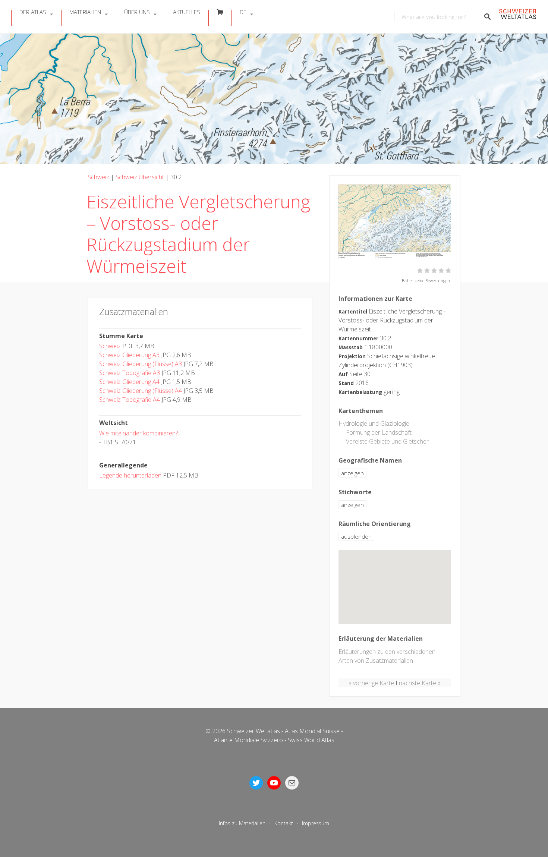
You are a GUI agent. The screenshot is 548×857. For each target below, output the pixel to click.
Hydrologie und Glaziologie (373, 423)
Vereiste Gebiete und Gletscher (387, 441)
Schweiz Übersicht (140, 177)
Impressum (315, 823)
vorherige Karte (373, 683)
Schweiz (98, 177)
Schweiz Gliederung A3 (129, 355)
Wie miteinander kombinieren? (138, 433)
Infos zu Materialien (242, 823)
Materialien (85, 12)
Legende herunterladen (130, 475)
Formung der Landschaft (379, 432)
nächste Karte (417, 683)
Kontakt (283, 823)
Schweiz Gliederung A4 (129, 382)
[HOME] (517, 17)
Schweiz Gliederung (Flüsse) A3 (140, 364)
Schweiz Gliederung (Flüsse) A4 (140, 391)
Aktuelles (186, 12)
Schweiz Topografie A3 (129, 373)
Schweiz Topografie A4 (129, 400)
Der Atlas (32, 12)
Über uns (137, 12)
